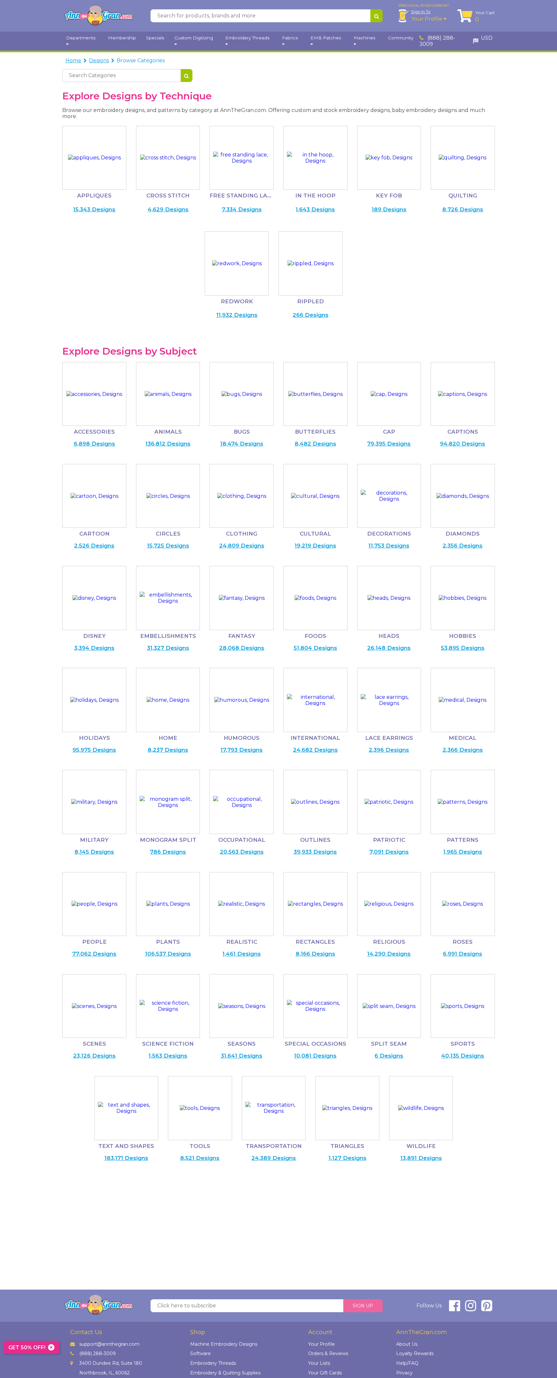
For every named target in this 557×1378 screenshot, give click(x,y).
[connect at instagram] (470, 1308)
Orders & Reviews (328, 1353)
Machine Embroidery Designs (223, 1344)
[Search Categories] (186, 75)
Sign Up (363, 1306)
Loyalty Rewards (415, 1353)
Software (200, 1353)
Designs (99, 60)
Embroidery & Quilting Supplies (225, 1373)
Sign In (421, 11)
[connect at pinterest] (486, 1308)
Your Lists (319, 1363)
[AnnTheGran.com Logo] (98, 16)
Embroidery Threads (213, 1363)
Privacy (404, 1373)
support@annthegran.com (109, 1344)
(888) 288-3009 (437, 41)
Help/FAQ (407, 1363)
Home (73, 60)
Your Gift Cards (325, 1373)
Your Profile (427, 19)
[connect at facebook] (454, 1308)
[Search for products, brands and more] (376, 15)
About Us (406, 1344)
